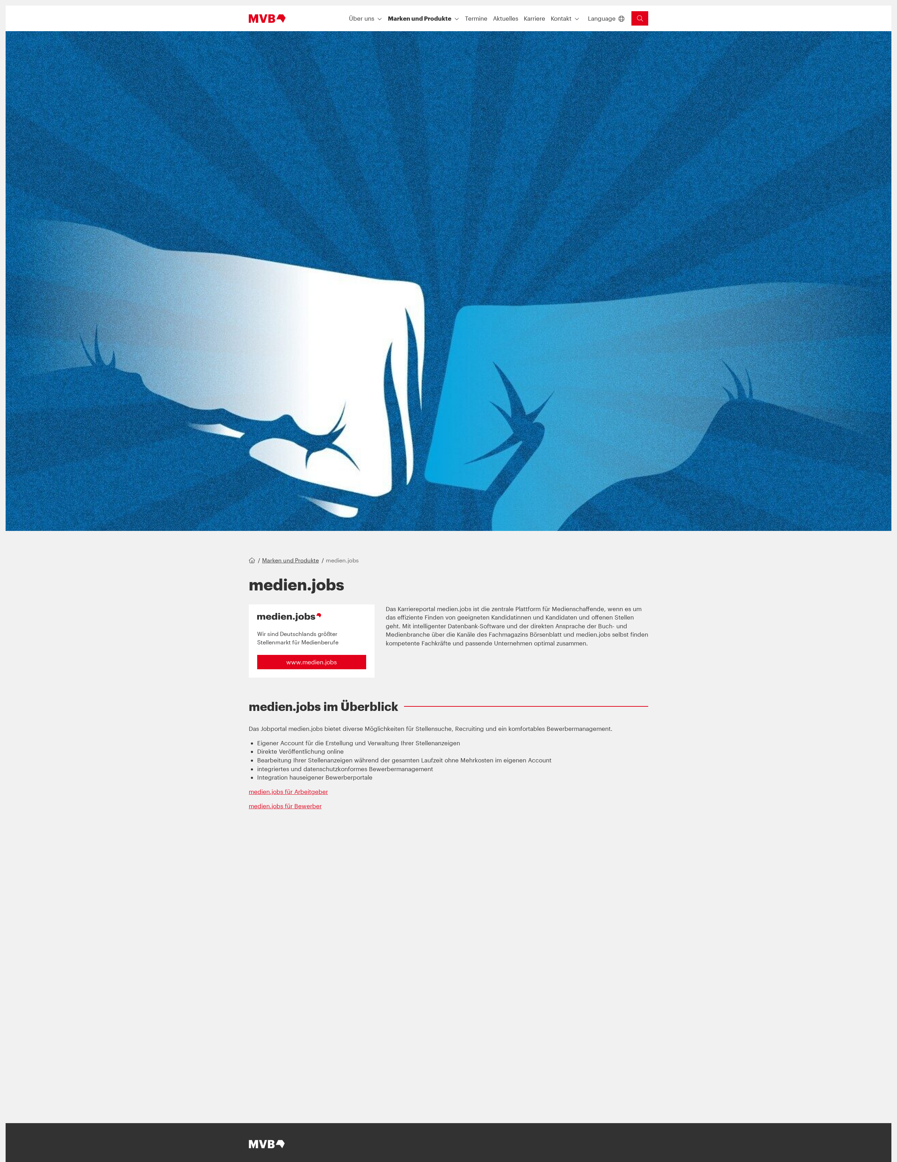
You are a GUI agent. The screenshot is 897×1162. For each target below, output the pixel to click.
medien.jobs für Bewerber (285, 805)
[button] (476, 18)
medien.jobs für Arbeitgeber (288, 791)
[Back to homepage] (267, 18)
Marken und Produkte (290, 560)
